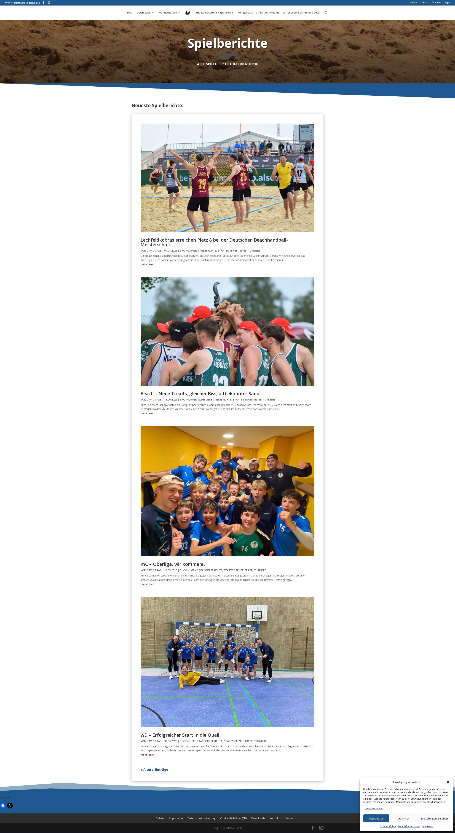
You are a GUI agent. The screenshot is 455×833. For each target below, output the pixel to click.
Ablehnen (404, 818)
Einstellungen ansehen (434, 818)
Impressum (427, 826)
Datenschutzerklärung (409, 826)
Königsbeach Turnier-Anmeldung (258, 12)
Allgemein (205, 399)
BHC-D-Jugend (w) (191, 741)
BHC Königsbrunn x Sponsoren (214, 12)
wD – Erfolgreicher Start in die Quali (180, 735)
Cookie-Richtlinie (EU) (233, 818)
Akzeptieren (376, 818)
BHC (129, 12)
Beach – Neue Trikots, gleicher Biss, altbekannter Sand (200, 393)
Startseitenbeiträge (232, 250)
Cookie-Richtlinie (388, 826)
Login (447, 3)
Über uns (436, 3)
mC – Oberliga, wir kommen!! (173, 564)
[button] (448, 782)
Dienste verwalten (374, 808)
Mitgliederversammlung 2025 (301, 12)
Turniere (254, 250)
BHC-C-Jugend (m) (191, 570)
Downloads (144, 12)
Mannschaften (168, 12)
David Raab (154, 250)
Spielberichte (207, 250)
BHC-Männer (188, 250)
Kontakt (425, 3)
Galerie (413, 3)
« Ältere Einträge (154, 769)
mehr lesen (147, 264)
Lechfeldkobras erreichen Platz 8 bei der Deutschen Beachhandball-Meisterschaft (214, 242)
